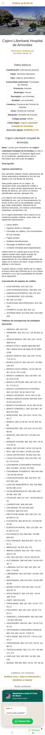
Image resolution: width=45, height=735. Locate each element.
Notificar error (11, 676)
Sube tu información (30, 676)
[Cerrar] (3, 3)
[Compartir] (12, 732)
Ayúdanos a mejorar (22, 680)
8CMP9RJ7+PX (31, 130)
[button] (40, 692)
